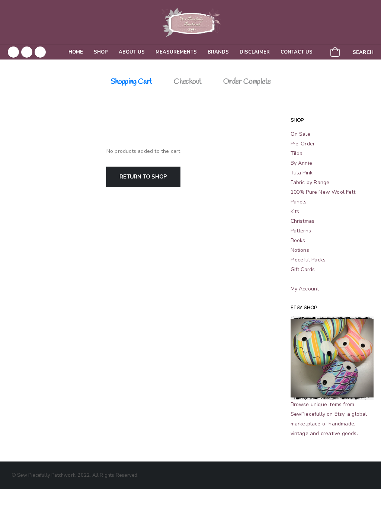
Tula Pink (302, 172)
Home (75, 52)
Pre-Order (303, 143)
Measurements (176, 52)
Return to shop (143, 176)
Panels (299, 201)
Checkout (187, 82)
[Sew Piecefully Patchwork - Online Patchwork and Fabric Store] (190, 22)
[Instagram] (40, 52)
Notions (300, 250)
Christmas (303, 221)
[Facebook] (13, 52)
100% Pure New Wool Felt (323, 192)
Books (298, 240)
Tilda (297, 153)
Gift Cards (303, 269)
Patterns (301, 230)
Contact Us (297, 52)
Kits (295, 211)
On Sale (300, 134)
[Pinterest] (26, 52)
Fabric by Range (310, 182)
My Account (305, 288)
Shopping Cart (131, 82)
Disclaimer (255, 52)
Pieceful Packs (308, 259)
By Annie (302, 163)
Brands (218, 52)
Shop (101, 52)
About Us (132, 52)
